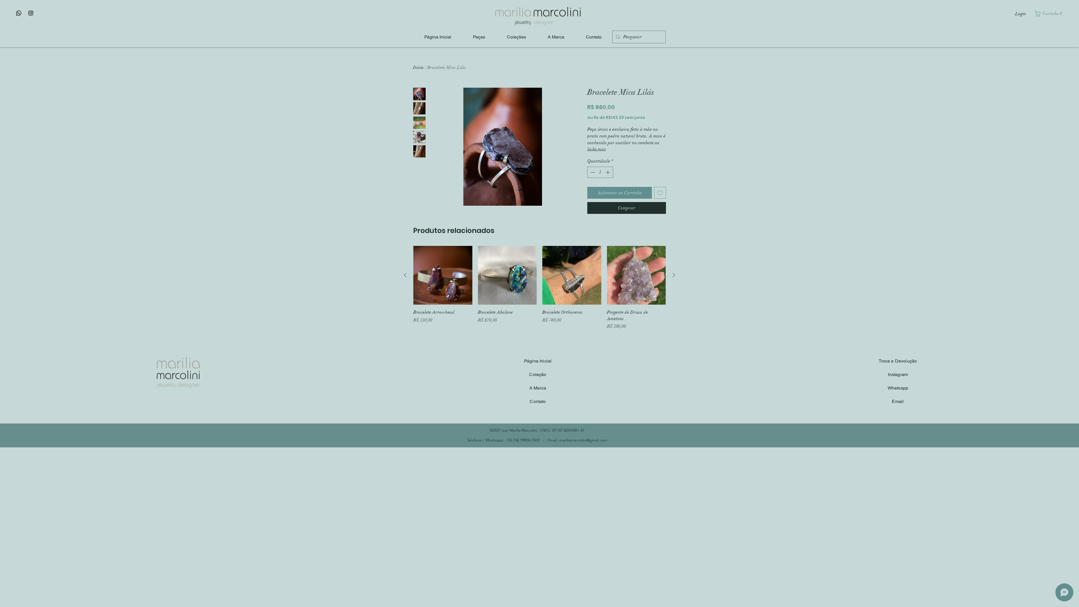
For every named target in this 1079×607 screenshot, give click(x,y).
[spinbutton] (600, 172)
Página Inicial (538, 361)
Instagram (898, 374)
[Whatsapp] (18, 13)
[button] (1050, 14)
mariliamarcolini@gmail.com (583, 440)
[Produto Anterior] (405, 275)
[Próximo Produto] (673, 275)
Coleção (537, 374)
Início (418, 67)
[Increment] (608, 172)
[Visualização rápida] (442, 275)
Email (898, 401)
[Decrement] (592, 172)
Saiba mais (596, 149)
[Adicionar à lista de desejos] (660, 193)
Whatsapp (898, 388)
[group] (539, 288)
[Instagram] (31, 13)
